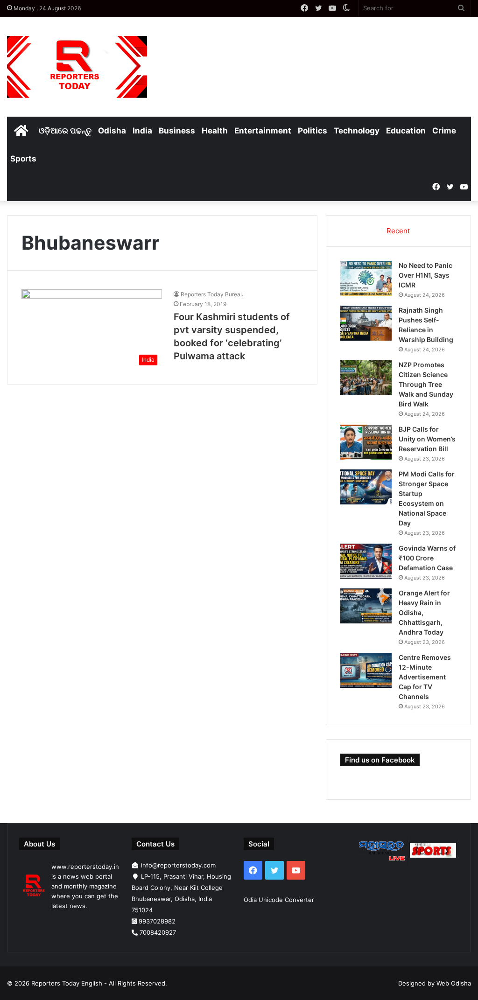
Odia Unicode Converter (279, 899)
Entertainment (262, 130)
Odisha (112, 130)
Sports (23, 158)
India (142, 130)
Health (215, 130)
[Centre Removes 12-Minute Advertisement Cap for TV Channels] (366, 670)
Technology (357, 130)
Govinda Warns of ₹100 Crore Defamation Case (427, 558)
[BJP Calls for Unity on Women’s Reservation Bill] (366, 442)
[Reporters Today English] (77, 67)
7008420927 (158, 932)
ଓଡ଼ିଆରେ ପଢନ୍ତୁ (65, 130)
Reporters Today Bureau (212, 294)
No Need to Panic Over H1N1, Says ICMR (425, 275)
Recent (398, 230)
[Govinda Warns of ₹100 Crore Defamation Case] (366, 561)
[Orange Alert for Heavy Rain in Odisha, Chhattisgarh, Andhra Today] (366, 605)
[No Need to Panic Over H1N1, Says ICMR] (366, 278)
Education (406, 130)
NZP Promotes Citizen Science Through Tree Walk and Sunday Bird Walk (426, 384)
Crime (444, 130)
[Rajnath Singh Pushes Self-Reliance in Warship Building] (366, 323)
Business (177, 130)
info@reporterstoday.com (178, 865)
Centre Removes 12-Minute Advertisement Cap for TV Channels (425, 676)
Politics (312, 130)
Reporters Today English (66, 983)
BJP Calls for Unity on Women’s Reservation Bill (427, 439)
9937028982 (157, 921)
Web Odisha (453, 983)
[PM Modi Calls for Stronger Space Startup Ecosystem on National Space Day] (366, 486)
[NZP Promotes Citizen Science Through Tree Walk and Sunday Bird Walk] (366, 377)
